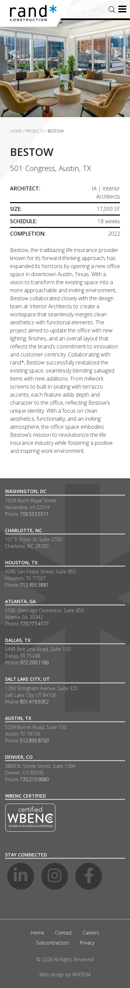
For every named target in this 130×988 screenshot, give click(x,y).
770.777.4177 (34, 624)
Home (16, 131)
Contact (63, 932)
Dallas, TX (18, 640)
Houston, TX (21, 562)
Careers (91, 932)
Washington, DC (25, 491)
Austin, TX (18, 718)
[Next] (119, 53)
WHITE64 (81, 974)
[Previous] (10, 53)
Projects (34, 131)
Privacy (87, 942)
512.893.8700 (34, 740)
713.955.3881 (34, 585)
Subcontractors (52, 942)
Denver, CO (19, 757)
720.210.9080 (34, 779)
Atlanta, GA (20, 601)
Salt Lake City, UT (27, 679)
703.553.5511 (34, 514)
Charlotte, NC (23, 530)
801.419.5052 (34, 701)
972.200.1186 (34, 662)
